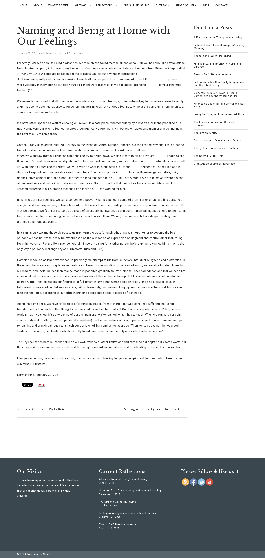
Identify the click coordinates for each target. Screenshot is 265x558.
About (37, 5)
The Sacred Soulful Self (208, 156)
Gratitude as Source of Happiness (214, 163)
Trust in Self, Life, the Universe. (213, 74)
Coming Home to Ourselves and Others (217, 140)
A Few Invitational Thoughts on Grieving (218, 37)
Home (23, 5)
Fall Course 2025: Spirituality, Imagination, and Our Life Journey (219, 84)
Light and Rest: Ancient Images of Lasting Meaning (130, 490)
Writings (81, 5)
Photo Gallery (186, 5)
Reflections (104, 5)
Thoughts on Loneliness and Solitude (216, 148)
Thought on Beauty (205, 132)
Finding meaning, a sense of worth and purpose (128, 513)
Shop (205, 5)
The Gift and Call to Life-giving (212, 55)
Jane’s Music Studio (136, 5)
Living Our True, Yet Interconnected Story (219, 114)
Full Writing (70, 53)
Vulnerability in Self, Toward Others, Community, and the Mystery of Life (216, 94)
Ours (80, 53)
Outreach (162, 5)
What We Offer (58, 5)
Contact (221, 5)
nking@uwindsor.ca (50, 53)
